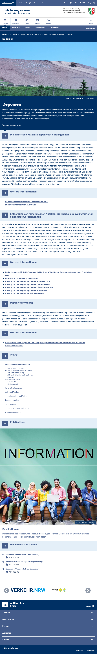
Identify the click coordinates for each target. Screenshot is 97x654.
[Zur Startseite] (17, 11)
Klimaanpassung (40, 27)
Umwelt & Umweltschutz (12, 125)
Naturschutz (16, 27)
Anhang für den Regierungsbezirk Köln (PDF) (26, 290)
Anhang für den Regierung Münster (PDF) (24, 293)
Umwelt (4, 27)
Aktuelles (6, 633)
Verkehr (27, 27)
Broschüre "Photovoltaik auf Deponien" (22, 569)
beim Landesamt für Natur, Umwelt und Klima (26, 201)
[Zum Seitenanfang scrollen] (92, 650)
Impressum (79, 650)
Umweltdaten (54, 27)
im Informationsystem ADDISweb (20, 205)
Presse (5, 626)
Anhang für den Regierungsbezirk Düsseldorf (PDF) (29, 287)
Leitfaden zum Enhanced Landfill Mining (22, 554)
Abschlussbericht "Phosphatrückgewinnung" (24, 562)
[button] (85, 3)
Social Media (90, 28)
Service (5, 639)
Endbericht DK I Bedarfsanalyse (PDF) (22, 278)
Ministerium (8, 619)
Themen (6, 613)
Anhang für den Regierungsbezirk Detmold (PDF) (27, 284)
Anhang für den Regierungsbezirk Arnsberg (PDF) (28, 281)
